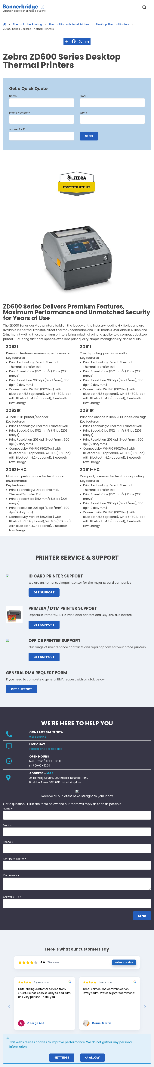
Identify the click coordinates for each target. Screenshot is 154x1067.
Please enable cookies (45, 749)
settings (61, 1057)
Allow (94, 1057)
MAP (49, 773)
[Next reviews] (144, 1006)
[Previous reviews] (9, 1006)
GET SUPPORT (44, 592)
